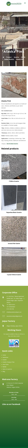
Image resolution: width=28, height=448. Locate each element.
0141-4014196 (10, 309)
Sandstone (5, 357)
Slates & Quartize (7, 369)
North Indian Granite (12, 143)
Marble (4, 366)
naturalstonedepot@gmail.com (14, 316)
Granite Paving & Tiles (8, 362)
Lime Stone (6, 364)
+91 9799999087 (11, 307)
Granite (5, 359)
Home (4, 355)
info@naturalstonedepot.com (14, 312)
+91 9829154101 (11, 304)
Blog (4, 371)
